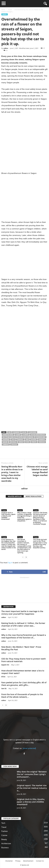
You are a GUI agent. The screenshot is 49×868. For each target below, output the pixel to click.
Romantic (42, 439)
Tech (3, 823)
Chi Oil (24, 432)
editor (6, 48)
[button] (45, 4)
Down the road (8, 435)
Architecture (6, 843)
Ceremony (16, 432)
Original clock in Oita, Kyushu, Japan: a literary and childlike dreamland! (8, 516)
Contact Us (40, 861)
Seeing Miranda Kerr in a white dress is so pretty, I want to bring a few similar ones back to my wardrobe (12, 473)
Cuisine (4, 835)
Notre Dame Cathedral (26, 437)
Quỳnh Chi (5, 665)
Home (3, 10)
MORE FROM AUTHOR (33, 496)
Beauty (4, 839)
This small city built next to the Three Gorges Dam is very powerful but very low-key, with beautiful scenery (40, 543)
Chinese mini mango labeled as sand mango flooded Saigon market (37, 470)
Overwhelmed (40, 437)
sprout (21, 442)
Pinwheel (20, 439)
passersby (6, 439)
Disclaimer (9, 861)
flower (18, 435)
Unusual (14, 444)
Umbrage (6, 444)
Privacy (17, 861)
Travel (10, 10)
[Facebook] (24, 754)
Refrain (33, 439)
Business (5, 848)
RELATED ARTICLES (15, 496)
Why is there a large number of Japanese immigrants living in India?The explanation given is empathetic (24, 517)
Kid (4, 437)
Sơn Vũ (3, 688)
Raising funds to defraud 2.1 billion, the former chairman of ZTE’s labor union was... (23, 624)
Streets (33, 442)
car (9, 432)
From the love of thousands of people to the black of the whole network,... (22, 695)
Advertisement (28, 861)
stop (27, 442)
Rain (27, 439)
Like (44, 572)
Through (42, 442)
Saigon (5, 442)
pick (13, 439)
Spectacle (13, 442)
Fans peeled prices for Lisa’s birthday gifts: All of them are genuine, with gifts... (23, 683)
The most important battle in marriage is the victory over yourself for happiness (22, 612)
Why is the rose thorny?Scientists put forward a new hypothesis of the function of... (23, 636)
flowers (26, 435)
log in (10, 563)
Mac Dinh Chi (11, 437)
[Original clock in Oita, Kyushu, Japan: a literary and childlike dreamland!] (8, 505)
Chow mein (32, 432)
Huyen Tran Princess (38, 435)
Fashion (4, 831)
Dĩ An (3, 677)
